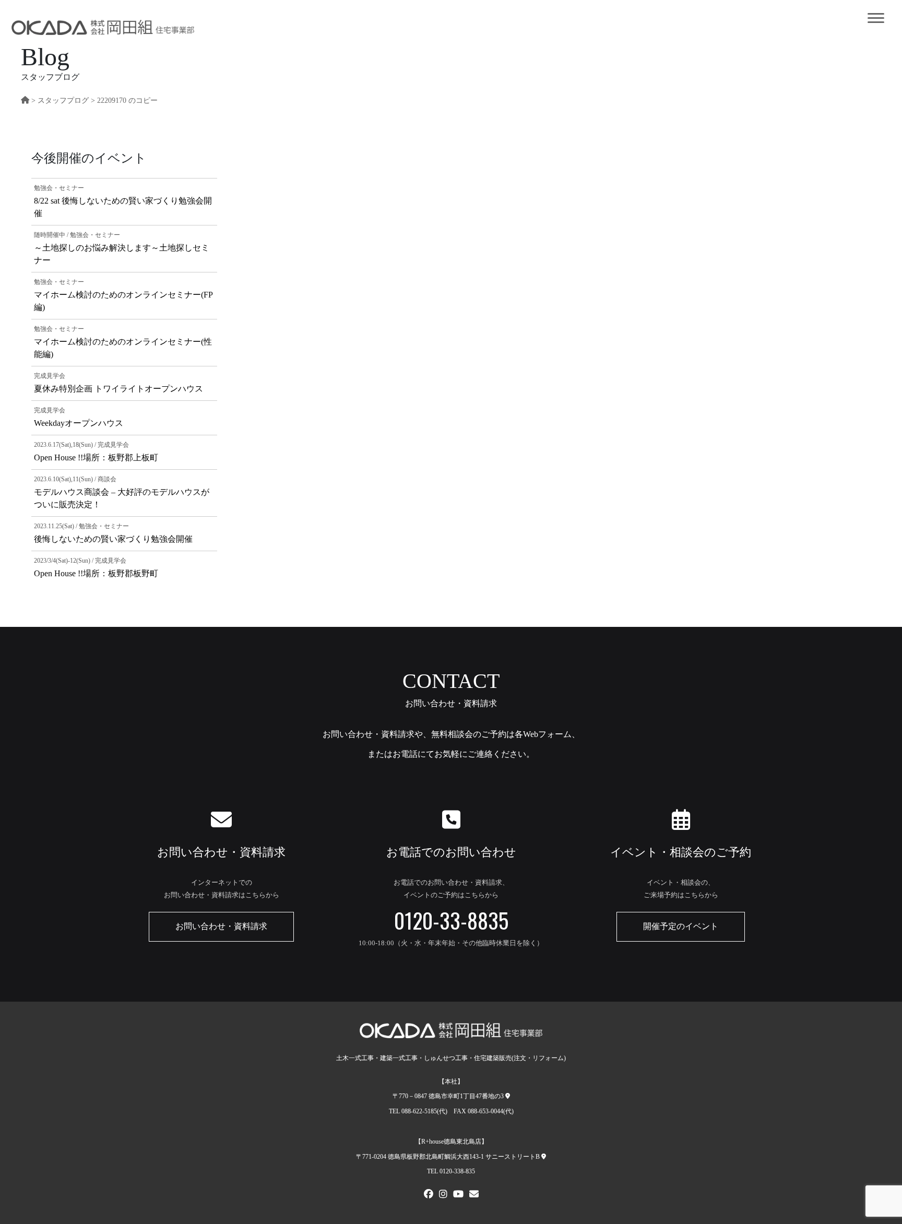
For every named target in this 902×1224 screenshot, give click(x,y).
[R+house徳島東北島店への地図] (543, 1156)
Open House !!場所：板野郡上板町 (96, 457)
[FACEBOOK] (428, 1195)
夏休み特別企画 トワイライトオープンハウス (118, 388)
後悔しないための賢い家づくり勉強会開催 (113, 538)
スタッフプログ (63, 100)
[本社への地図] (507, 1096)
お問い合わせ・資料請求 (221, 926)
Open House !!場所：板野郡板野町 (96, 573)
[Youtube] (458, 1195)
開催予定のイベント (680, 926)
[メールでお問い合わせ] (474, 1195)
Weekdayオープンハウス (78, 423)
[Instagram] (443, 1195)
